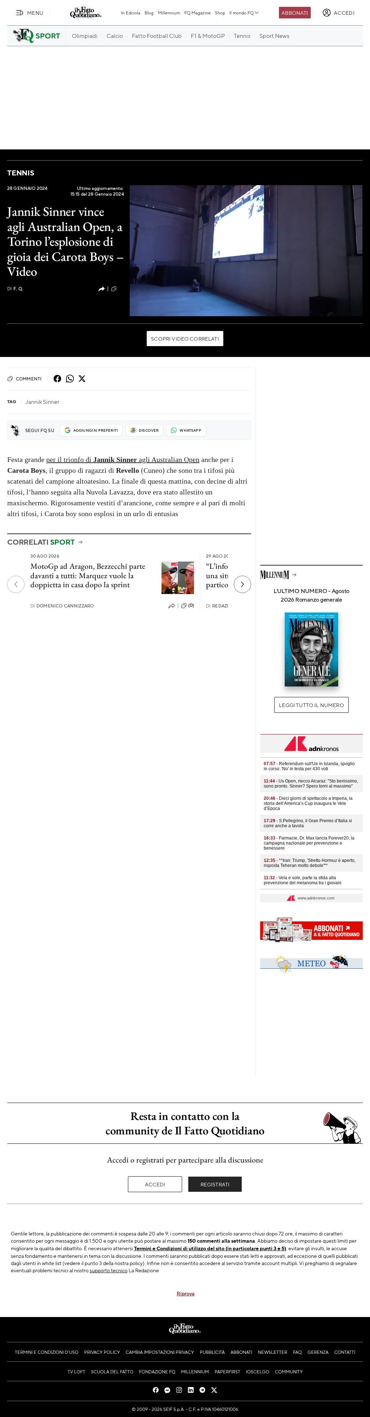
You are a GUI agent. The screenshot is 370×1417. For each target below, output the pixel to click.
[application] (246, 250)
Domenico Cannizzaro (62, 606)
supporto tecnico (109, 1270)
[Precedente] (16, 584)
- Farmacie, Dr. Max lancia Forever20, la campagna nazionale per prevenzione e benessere (309, 843)
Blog (149, 12)
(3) (121, 288)
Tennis (20, 172)
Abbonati (294, 12)
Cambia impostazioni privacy (160, 1352)
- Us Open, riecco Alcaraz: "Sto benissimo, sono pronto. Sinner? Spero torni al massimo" (311, 784)
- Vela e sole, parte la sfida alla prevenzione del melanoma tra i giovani (302, 880)
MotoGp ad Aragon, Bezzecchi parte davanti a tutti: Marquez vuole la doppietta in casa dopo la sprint (87, 575)
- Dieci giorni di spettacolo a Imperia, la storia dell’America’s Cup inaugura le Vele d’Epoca (308, 803)
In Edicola (130, 12)
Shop (220, 12)
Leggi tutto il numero (311, 705)
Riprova (185, 1293)
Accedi (155, 1184)
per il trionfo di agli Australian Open (122, 459)
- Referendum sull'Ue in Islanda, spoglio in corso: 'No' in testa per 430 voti (309, 766)
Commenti (29, 379)
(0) (191, 605)
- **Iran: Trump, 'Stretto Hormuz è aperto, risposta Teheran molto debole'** (310, 863)
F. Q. (15, 288)
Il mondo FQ (241, 13)
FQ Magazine (197, 12)
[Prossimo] (242, 584)
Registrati (215, 1184)
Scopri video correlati (185, 338)
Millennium (169, 12)
